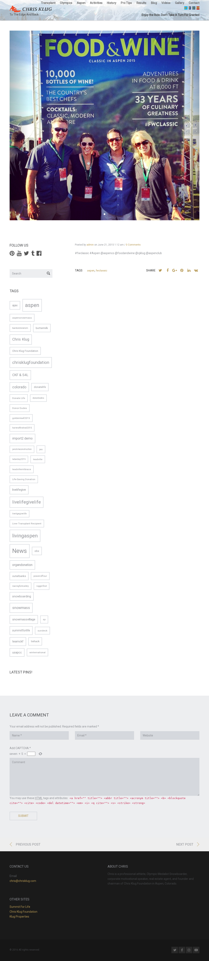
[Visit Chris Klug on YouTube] (19, 254)
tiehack (35, 641)
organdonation (22, 565)
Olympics (66, 2)
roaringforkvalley (20, 586)
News (19, 550)
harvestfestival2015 (22, 427)
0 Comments (133, 244)
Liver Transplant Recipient (26, 523)
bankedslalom (20, 328)
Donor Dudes (19, 408)
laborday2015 (19, 459)
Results (142, 2)
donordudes (38, 398)
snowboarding (21, 596)
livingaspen (25, 536)
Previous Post (28, 844)
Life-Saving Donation (23, 479)
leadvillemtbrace (21, 469)
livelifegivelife (26, 502)
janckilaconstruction (22, 449)
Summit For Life (20, 906)
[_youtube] (198, 8)
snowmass (21, 608)
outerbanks (19, 576)
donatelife (40, 387)
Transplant (48, 2)
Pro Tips (126, 2)
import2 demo (22, 438)
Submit (23, 815)
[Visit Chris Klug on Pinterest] (12, 254)
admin (90, 244)
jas (41, 449)
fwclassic (101, 270)
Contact (194, 2)
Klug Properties (19, 916)
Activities (96, 2)
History (111, 2)
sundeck (42, 630)
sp (44, 619)
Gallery (179, 2)
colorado (19, 387)
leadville (37, 459)
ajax (15, 305)
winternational (37, 652)
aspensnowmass (22, 317)
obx (36, 550)
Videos (166, 2)
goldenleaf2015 (21, 418)
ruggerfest (41, 586)
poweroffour (40, 576)
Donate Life (18, 398)
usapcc (17, 652)
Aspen (81, 2)
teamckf (17, 641)
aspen (90, 270)
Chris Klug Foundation (25, 350)
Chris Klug (20, 339)
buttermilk (42, 328)
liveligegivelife (19, 513)
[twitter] (186, 8)
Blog (154, 2)
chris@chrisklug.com (23, 880)
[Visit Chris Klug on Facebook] (39, 254)
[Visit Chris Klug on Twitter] (26, 254)
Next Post (184, 844)
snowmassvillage (23, 619)
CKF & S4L (20, 375)
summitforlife (21, 630)
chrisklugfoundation (30, 362)
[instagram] (193, 8)
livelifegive (19, 490)
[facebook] (190, 8)
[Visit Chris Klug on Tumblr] (32, 254)
